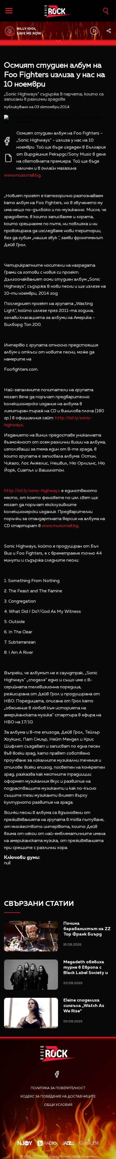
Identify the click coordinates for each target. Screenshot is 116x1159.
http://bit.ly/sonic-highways (32, 491)
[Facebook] (57, 1074)
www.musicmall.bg (22, 175)
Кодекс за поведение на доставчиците (58, 1096)
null (7, 863)
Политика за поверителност (58, 1088)
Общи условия (58, 1105)
